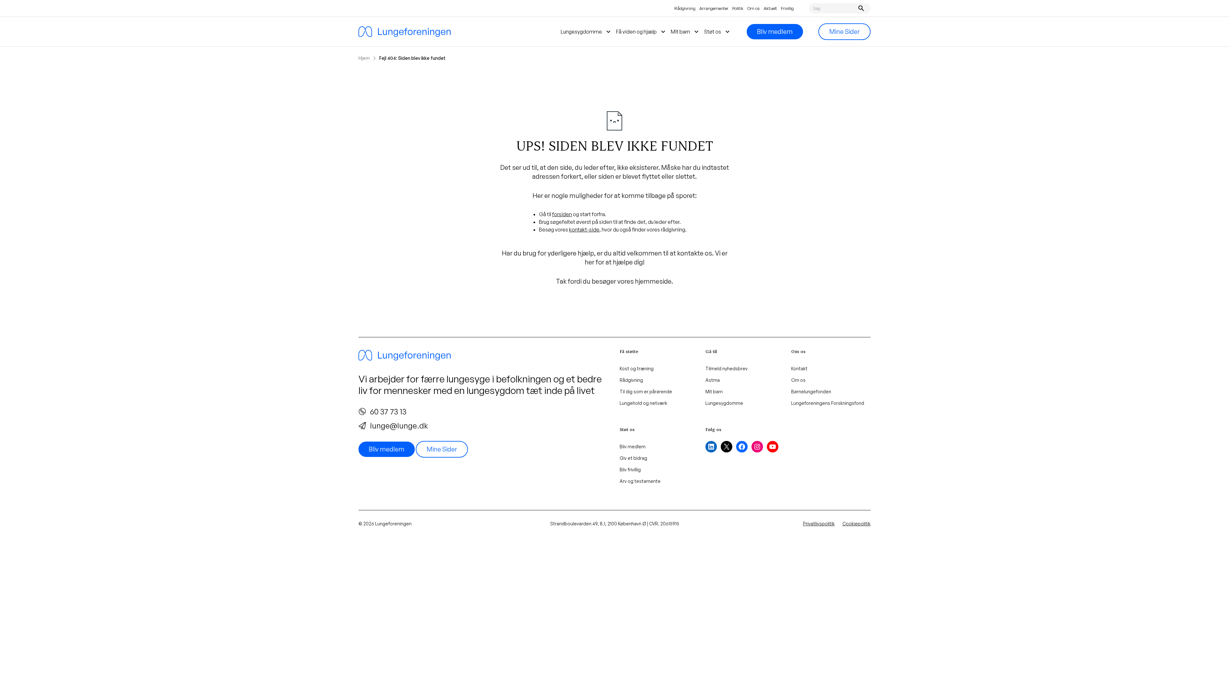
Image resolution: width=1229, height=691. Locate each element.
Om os (753, 8)
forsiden (562, 214)
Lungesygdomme (724, 403)
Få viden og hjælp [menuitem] (641, 31)
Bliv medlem (775, 31)
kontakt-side (584, 229)
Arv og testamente (640, 481)
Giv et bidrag (633, 458)
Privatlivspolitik (819, 523)
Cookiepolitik (856, 523)
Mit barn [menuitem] (685, 31)
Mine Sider (844, 31)
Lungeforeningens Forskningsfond (827, 403)
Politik (737, 8)
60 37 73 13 (388, 411)
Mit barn (714, 391)
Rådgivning (684, 8)
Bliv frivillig (630, 469)
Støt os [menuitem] (717, 31)
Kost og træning (637, 368)
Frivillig (787, 8)
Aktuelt (770, 8)
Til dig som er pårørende (646, 391)
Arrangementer (713, 8)
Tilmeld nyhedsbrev (726, 368)
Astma (712, 380)
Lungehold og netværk (643, 403)
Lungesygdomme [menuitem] (586, 31)
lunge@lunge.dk (399, 425)
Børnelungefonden (811, 391)
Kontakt (799, 368)
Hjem (364, 58)
